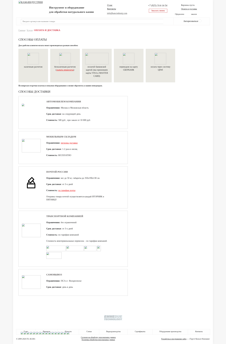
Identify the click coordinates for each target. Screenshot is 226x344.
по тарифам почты (66, 190)
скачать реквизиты (64, 70)
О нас (109, 5)
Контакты (111, 9)
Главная (21, 30)
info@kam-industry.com (117, 13)
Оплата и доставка (189, 9)
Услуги (30, 30)
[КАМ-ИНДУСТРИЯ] (30, 2)
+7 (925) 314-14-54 (157, 5)
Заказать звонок (158, 11)
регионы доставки (69, 143)
